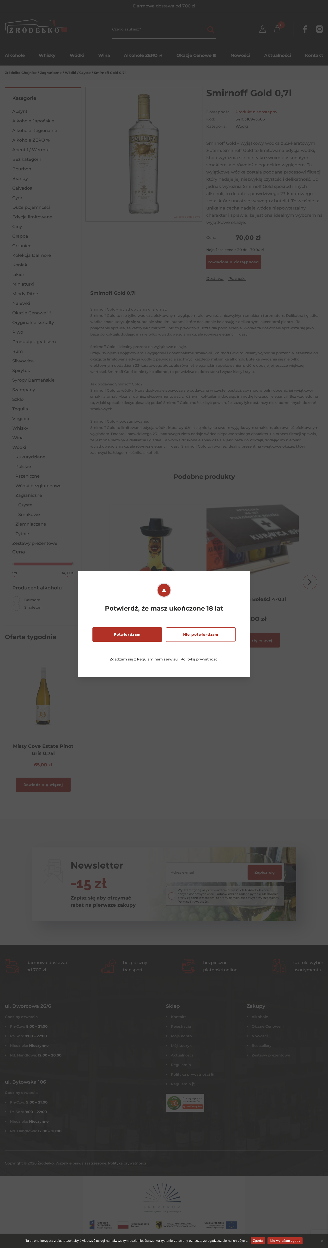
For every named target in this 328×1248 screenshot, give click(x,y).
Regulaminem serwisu (157, 659)
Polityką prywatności (200, 659)
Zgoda (258, 1240)
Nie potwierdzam (200, 634)
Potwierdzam (127, 634)
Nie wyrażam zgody (285, 1240)
